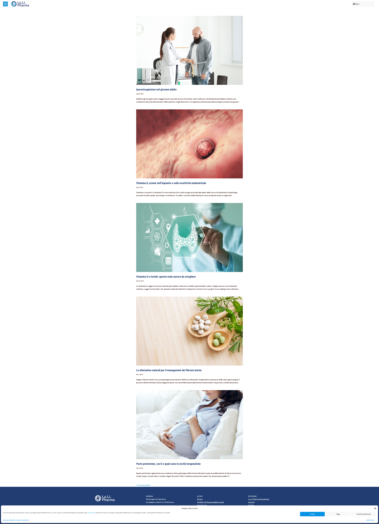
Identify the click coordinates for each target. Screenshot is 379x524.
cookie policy (91, 512)
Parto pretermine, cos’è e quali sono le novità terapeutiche (168, 463)
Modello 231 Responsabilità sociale (210, 502)
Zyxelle (251, 505)
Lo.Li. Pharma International (258, 499)
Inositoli (251, 502)
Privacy (200, 499)
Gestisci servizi (370, 520)
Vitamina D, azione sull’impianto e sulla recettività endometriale (171, 183)
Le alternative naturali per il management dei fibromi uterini (169, 370)
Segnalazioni (202, 505)
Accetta (312, 514)
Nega (338, 514)
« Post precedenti (143, 485)
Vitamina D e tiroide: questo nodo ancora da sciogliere (166, 276)
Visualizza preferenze (363, 514)
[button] (375, 508)
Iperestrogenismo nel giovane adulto (156, 89)
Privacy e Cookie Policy (9, 520)
